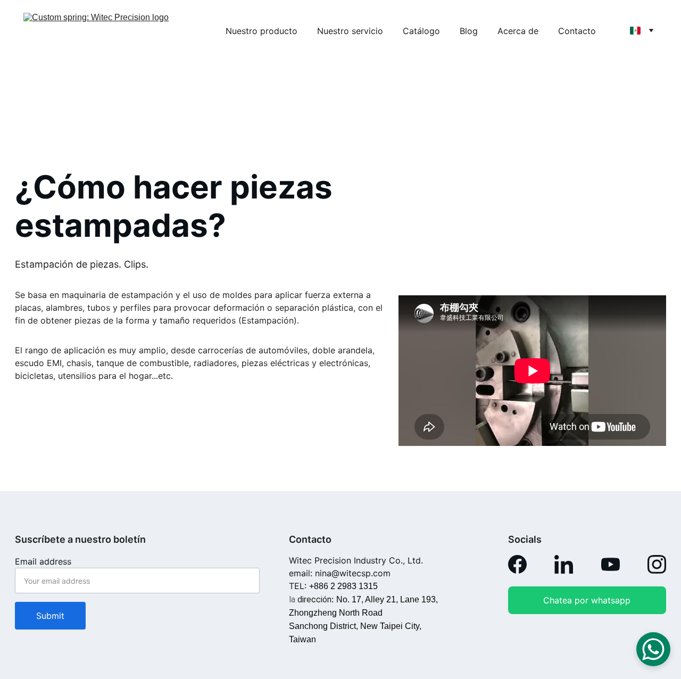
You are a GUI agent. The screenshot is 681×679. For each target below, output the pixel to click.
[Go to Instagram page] (656, 564)
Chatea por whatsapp (586, 600)
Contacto (577, 31)
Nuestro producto (261, 31)
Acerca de (517, 31)
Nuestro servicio (350, 31)
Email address (43, 561)
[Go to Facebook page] (517, 564)
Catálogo (421, 31)
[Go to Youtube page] (610, 564)
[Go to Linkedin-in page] (563, 564)
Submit (50, 615)
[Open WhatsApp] (653, 649)
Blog (469, 31)
